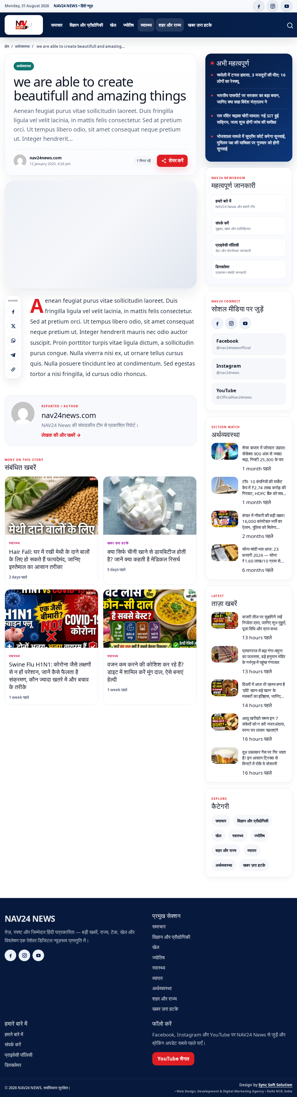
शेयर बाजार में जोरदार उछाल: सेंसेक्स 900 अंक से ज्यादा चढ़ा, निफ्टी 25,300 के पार (263, 453)
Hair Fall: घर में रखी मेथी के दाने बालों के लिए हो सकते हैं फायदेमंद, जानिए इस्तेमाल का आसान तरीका (49, 559)
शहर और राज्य (170, 25)
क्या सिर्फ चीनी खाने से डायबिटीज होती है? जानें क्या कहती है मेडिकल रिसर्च (146, 555)
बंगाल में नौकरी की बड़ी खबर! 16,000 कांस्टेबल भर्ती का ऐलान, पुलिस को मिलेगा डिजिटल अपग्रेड (263, 524)
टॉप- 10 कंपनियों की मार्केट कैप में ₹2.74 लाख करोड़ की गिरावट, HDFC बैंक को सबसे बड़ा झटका (263, 490)
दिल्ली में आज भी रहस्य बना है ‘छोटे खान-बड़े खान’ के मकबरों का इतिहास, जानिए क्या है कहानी (263, 693)
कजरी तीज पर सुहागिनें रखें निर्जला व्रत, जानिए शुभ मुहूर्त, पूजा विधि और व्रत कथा (264, 622)
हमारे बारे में (14, 1034)
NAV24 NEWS (30, 918)
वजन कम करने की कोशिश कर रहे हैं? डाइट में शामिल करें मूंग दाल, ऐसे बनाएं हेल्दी (145, 671)
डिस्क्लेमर (13, 1065)
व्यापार (251, 850)
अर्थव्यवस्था (22, 46)
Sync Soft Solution (275, 1084)
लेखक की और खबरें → (61, 435)
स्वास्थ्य (146, 25)
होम (7, 46)
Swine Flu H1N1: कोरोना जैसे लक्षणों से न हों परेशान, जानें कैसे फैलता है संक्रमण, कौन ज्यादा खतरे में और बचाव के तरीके (50, 675)
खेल (113, 25)
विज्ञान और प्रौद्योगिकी (86, 25)
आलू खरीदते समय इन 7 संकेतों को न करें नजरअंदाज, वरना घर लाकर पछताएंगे (263, 724)
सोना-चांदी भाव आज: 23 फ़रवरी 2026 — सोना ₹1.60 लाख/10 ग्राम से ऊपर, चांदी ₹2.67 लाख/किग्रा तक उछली (261, 561)
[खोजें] (286, 25)
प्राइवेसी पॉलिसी (18, 1055)
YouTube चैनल (173, 1058)
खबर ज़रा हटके (200, 25)
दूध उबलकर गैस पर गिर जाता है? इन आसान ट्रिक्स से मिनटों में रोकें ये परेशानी (264, 758)
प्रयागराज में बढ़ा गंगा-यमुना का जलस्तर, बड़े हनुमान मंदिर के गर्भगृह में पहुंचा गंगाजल (263, 656)
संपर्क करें (13, 1044)
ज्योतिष (128, 25)
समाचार (57, 25)
